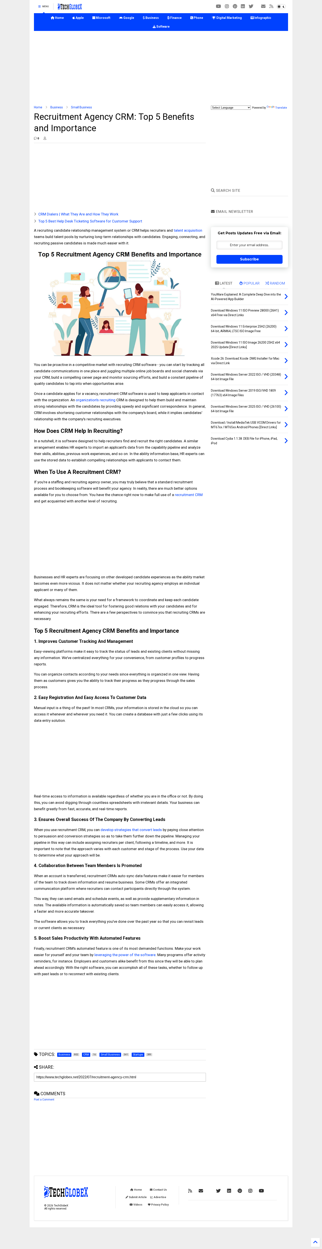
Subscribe (249, 259)
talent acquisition (188, 230)
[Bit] (218, 6)
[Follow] (263, 6)
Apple (79, 18)
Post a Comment (44, 1099)
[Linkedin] (243, 6)
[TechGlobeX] (70, 8)
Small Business (81, 107)
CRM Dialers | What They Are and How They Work (78, 214)
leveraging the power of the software (125, 955)
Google (128, 18)
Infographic (262, 18)
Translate (281, 107)
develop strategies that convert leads (131, 830)
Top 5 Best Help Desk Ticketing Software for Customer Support (90, 221)
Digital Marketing (229, 18)
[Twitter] (251, 6)
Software (163, 26)
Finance (176, 18)
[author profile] (45, 138)
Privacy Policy (159, 1204)
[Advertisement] (161, 68)
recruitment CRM (189, 495)
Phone (198, 18)
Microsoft (102, 18)
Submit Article (137, 1197)
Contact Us (159, 1189)
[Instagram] (227, 6)
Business (152, 18)
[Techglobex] (271, 6)
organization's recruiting (95, 400)
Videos (137, 1204)
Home (59, 18)
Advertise (159, 1197)
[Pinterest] (235, 6)
